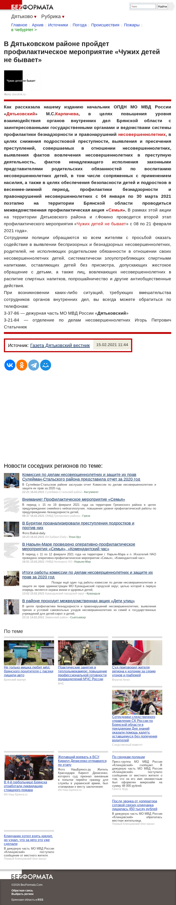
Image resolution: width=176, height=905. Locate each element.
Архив (38, 25)
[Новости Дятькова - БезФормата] (27, 5)
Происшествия (105, 25)
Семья (115, 210)
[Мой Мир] (45, 365)
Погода (80, 25)
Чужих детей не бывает (101, 223)
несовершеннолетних (142, 134)
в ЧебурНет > (24, 30)
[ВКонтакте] (9, 365)
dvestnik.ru (19, 94)
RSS (40, 899)
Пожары (132, 25)
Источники (58, 25)
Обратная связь (22, 890)
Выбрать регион (22, 894)
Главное (19, 25)
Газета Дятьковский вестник (60, 345)
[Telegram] (33, 365)
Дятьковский (20, 113)
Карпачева (67, 113)
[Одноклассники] (21, 365)
